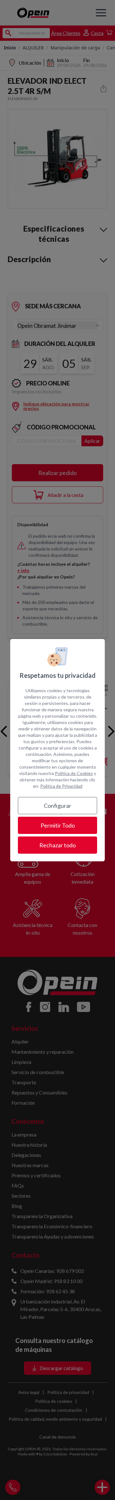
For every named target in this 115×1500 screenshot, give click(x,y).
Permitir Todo (58, 825)
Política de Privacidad (61, 786)
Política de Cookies (74, 773)
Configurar (57, 805)
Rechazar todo (57, 845)
